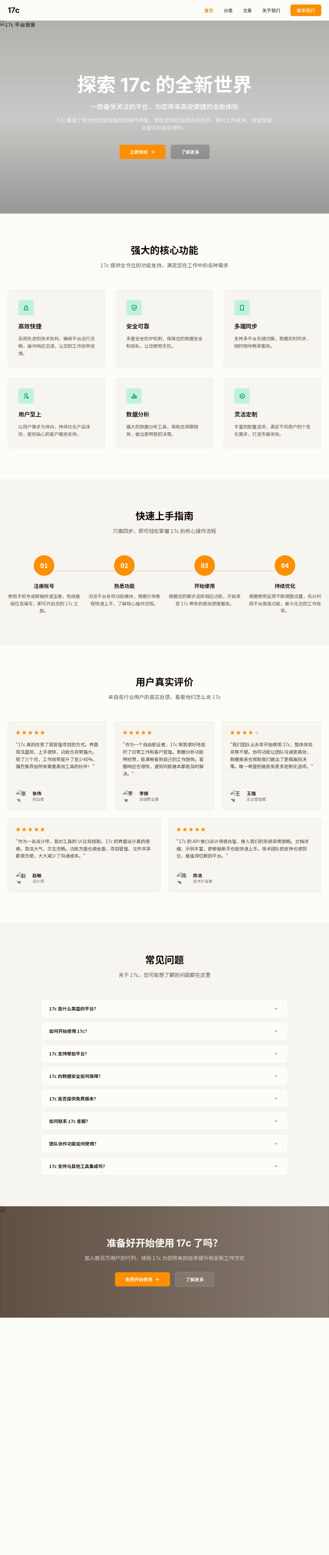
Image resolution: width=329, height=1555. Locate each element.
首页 (208, 10)
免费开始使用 (138, 1279)
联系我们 (306, 10)
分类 (228, 10)
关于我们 (271, 10)
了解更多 (190, 152)
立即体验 (139, 152)
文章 (247, 10)
